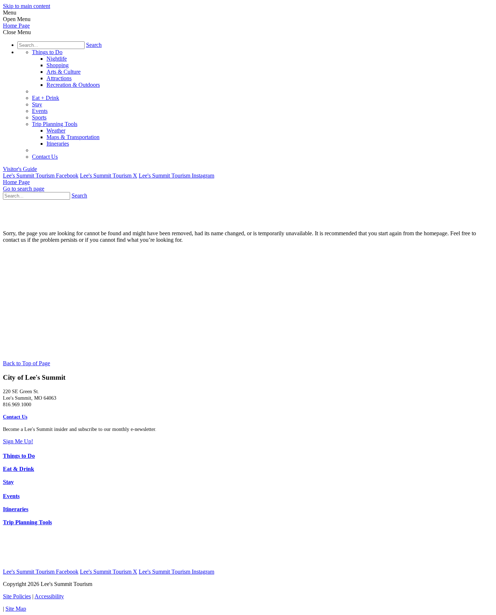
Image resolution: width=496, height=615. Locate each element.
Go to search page (23, 189)
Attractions (59, 78)
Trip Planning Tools (54, 124)
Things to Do (47, 52)
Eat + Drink (45, 98)
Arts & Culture (63, 72)
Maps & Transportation (72, 137)
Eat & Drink (18, 469)
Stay (37, 104)
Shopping (57, 65)
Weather (55, 130)
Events (40, 111)
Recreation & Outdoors (73, 85)
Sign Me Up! (18, 441)
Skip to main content (26, 6)
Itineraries (57, 143)
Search (94, 45)
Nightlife (56, 59)
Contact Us (45, 157)
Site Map (15, 609)
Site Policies (17, 596)
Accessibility (49, 596)
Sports (39, 117)
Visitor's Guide (20, 169)
